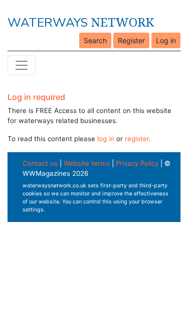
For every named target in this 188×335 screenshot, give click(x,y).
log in (105, 139)
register (137, 139)
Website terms (87, 163)
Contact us (40, 163)
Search (95, 40)
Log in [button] (166, 40)
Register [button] (131, 40)
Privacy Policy (137, 163)
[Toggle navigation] (22, 65)
